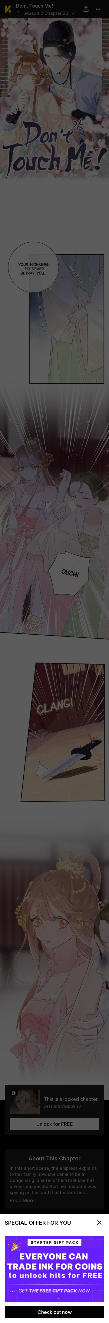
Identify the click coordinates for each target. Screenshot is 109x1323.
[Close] (99, 1222)
